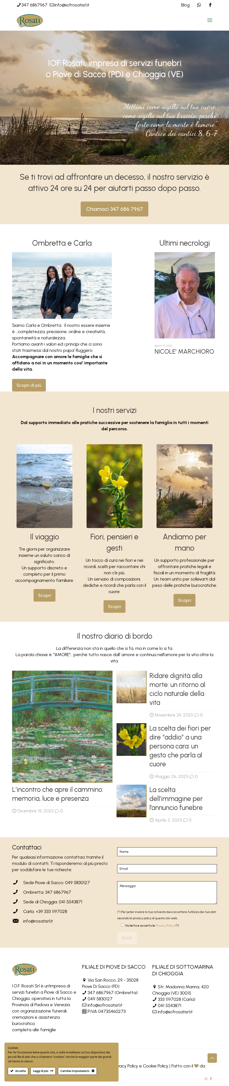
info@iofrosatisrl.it (72, 5)
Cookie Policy (155, 1066)
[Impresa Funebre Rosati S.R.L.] (30, 20)
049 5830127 (100, 998)
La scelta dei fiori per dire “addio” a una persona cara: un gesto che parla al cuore (180, 746)
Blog (185, 5)
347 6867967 (34, 5)
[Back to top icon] (212, 1058)
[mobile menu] (210, 20)
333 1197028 (169, 999)
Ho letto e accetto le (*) (152, 926)
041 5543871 (169, 1005)
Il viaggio (44, 536)
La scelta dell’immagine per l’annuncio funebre (176, 799)
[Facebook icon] (210, 5)
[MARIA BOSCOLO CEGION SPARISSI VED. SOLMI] (185, 295)
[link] (44, 486)
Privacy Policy (165, 926)
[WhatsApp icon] (206, 1079)
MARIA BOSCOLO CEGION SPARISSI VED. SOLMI (179, 358)
